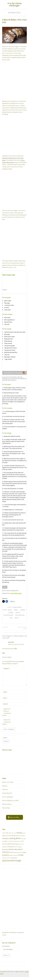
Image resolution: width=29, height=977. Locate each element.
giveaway (19, 844)
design (3, 841)
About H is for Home (7, 782)
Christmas (12, 835)
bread (16, 609)
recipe (17, 617)
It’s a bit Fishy (5, 627)
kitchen (11, 852)
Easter (18, 612)
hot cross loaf (19, 615)
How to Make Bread (16, 593)
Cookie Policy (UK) (7, 793)
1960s (6, 833)
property (5, 855)
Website (5, 704)
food (22, 841)
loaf (11, 617)
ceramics (7, 835)
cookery (22, 609)
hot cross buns (8, 615)
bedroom (24, 833)
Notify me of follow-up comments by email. (7, 712)
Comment (6, 668)
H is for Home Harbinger (15, 4)
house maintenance (18, 846)
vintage (17, 860)
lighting (15, 852)
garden (10, 844)
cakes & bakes (17, 607)
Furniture (4, 844)
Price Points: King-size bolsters (22, 628)
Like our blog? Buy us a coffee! (10, 800)
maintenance (19, 852)
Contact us (5, 789)
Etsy (13, 841)
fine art (19, 841)
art (12, 833)
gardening (14, 844)
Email (5, 698)
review (8, 858)
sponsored (7, 860)
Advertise (4, 786)
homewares (11, 846)
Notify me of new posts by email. (7, 722)
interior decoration (15, 849)
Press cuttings (6, 808)
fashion (15, 841)
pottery (24, 852)
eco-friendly (9, 841)
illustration (5, 849)
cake (3, 835)
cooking (10, 612)
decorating (23, 838)
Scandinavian (14, 858)
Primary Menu (15, 13)
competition (22, 835)
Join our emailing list (7, 797)
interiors (5, 852)
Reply (3, 653)
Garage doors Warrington (9, 932)
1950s (3, 833)
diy (6, 841)
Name (5, 692)
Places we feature (7, 804)
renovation (4, 857)
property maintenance (13, 855)
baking (10, 609)
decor (18, 838)
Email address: (6, 946)
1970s (10, 833)
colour (17, 835)
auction (14, 833)
